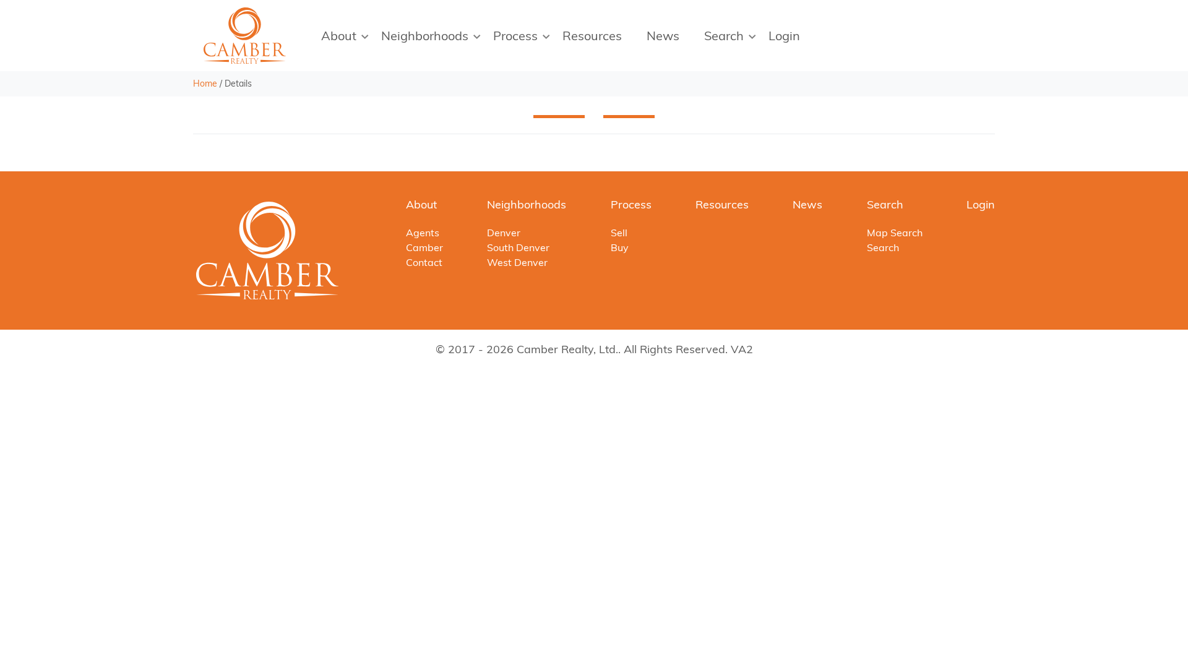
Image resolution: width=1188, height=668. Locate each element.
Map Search (895, 232)
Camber (424, 247)
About (338, 35)
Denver (503, 232)
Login (784, 35)
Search (724, 35)
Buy (620, 247)
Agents (422, 232)
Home (205, 83)
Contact (424, 262)
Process (515, 35)
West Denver (517, 262)
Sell (619, 232)
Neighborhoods (424, 35)
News (663, 35)
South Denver (518, 247)
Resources (592, 35)
